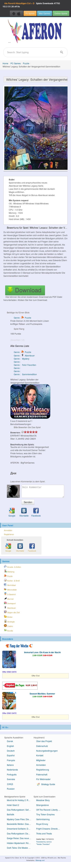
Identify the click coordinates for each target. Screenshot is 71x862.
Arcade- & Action (14, 567)
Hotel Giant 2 (13, 804)
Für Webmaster (43, 779)
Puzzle (26, 63)
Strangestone (42, 804)
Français (11, 760)
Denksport (11, 603)
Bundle (10, 630)
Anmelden (8, 530)
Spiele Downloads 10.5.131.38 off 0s (31, 5)
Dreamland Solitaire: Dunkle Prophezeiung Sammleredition (20, 828)
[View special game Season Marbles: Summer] (9, 701)
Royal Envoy (42, 823)
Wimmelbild (12, 589)
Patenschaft (41, 774)
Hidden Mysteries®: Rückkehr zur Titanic (20, 843)
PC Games (16, 63)
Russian (11, 788)
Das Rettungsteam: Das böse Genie (20, 833)
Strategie (11, 621)
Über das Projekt (44, 741)
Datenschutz (42, 745)
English (10, 745)
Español (11, 755)
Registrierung (42, 769)
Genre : (17, 361)
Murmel (10, 599)
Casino (10, 626)
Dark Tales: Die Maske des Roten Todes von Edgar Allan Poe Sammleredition (20, 847)
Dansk (10, 741)
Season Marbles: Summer (42, 693)
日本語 (10, 783)
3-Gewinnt (11, 594)
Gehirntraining (43, 819)
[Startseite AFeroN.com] (35, 31)
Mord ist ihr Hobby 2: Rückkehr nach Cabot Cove (20, 800)
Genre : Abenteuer (24, 355)
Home (5, 63)
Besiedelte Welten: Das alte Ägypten (20, 823)
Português (12, 774)
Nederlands (12, 769)
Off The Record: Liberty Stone (49, 809)
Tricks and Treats (44, 833)
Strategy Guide (48, 784)
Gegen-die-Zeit (13, 612)
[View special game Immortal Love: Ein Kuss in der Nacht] (9, 660)
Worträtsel (11, 585)
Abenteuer (11, 608)
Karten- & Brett (13, 580)
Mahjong (10, 571)
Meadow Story (43, 800)
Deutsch (11, 750)
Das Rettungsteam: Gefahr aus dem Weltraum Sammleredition (20, 809)
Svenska (11, 779)
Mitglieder (40, 760)
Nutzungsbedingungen (47, 750)
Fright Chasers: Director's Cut (49, 828)
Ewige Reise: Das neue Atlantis (20, 838)
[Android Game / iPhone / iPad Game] (16, 13)
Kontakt (39, 755)
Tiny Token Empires (45, 814)
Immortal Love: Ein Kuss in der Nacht (42, 652)
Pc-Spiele (30, 13)
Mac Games (44, 13)
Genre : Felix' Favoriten (25, 364)
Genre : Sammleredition (25, 374)
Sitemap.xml (40, 860)
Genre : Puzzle (22, 317)
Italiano (10, 764)
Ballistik (10, 814)
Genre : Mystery (21, 358)
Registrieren (9, 534)
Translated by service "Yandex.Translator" (44, 842)
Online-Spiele (60, 13)
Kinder (10, 617)
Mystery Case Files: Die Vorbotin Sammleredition (20, 819)
